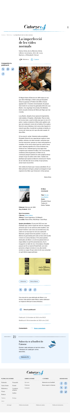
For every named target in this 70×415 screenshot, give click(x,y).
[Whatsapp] (8, 69)
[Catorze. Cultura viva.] (61, 383)
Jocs (2, 401)
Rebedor (4, 382)
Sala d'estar (5, 385)
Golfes (14, 393)
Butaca (3, 394)
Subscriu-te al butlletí (48, 382)
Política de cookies (40, 405)
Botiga (14, 398)
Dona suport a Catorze (48, 385)
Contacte (27, 388)
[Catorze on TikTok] (65, 387)
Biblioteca (9, 35)
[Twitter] (3, 69)
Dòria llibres (34, 281)
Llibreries (23, 281)
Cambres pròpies (15, 389)
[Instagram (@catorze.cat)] (65, 383)
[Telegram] (12, 69)
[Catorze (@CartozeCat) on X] (61, 387)
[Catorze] (35, 375)
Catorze (3, 35)
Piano (3, 391)
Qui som (27, 382)
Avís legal (9, 405)
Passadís (15, 382)
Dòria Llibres (29, 215)
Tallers (3, 398)
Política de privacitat (23, 405)
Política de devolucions (57, 405)
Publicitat (27, 385)
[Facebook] (3, 74)
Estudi (14, 385)
